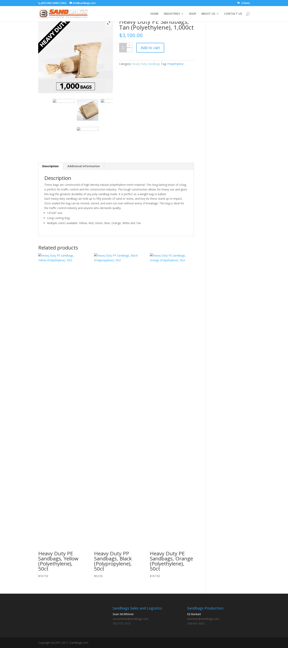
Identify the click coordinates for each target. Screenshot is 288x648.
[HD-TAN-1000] (63, 109)
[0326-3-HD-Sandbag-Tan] (87, 137)
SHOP (192, 13)
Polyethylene (175, 64)
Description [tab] (50, 166)
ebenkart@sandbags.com (203, 619)
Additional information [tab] (83, 166)
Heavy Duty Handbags (146, 64)
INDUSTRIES (172, 13)
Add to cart (150, 48)
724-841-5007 (196, 623)
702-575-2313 (121, 623)
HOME (154, 13)
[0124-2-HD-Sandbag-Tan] (111, 109)
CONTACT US (233, 13)
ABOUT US (208, 13)
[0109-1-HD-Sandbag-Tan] (87, 109)
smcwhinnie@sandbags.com (131, 619)
